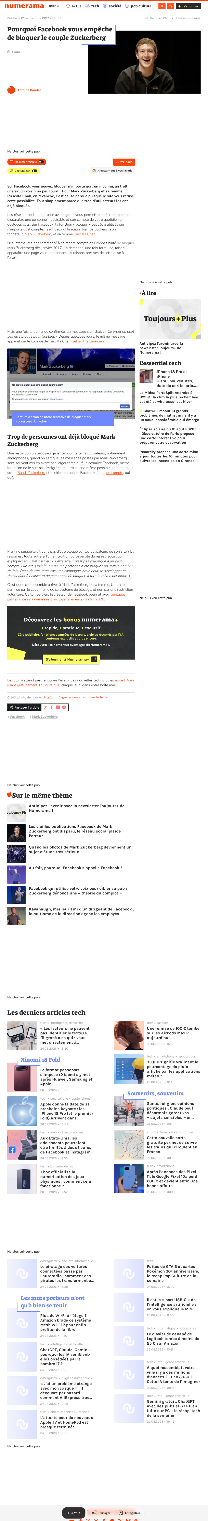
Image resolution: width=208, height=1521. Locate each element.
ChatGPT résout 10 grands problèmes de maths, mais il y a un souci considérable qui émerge (169, 415)
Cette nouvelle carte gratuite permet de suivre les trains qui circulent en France (172, 1144)
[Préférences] (170, 6)
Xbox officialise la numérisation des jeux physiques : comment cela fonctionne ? (65, 1179)
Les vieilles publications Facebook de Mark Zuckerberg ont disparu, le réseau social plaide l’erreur (75, 831)
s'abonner (190, 6)
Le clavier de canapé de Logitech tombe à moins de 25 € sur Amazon (173, 1339)
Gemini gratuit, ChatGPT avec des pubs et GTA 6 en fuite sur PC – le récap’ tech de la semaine (173, 1408)
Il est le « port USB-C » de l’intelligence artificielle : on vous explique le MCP (171, 1304)
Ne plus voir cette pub (23, 151)
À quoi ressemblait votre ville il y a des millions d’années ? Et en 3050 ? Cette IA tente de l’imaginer (173, 1374)
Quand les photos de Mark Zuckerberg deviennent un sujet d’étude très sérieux (80, 849)
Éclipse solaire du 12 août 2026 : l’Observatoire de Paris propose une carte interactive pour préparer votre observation (168, 436)
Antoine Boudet (29, 90)
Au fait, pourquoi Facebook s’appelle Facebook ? (75, 867)
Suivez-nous (124, 162)
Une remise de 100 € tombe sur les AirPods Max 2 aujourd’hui (173, 1033)
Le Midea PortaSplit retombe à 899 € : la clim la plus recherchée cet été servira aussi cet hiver (169, 397)
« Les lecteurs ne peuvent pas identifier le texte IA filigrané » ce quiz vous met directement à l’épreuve (65, 1035)
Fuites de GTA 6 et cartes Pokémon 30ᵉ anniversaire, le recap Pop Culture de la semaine (173, 1273)
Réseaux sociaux (188, 18)
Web (166, 18)
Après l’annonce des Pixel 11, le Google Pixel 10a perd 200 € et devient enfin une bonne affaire (172, 1178)
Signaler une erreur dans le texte (83, 697)
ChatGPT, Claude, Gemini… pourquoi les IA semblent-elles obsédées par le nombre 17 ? (65, 1356)
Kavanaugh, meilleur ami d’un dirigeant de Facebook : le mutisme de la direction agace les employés (81, 911)
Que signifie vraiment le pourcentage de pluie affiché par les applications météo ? (173, 1069)
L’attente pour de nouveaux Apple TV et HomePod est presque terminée (66, 1422)
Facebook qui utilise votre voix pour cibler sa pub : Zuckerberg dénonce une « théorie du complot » (78, 890)
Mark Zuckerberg (38, 234)
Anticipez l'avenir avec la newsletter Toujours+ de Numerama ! (77, 808)
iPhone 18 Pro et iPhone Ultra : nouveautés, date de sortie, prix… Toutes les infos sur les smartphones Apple (176, 378)
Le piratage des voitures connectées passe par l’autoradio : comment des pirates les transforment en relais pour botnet (66, 1273)
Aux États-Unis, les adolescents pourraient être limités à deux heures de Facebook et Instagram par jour (65, 1145)
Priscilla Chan (84, 234)
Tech (153, 18)
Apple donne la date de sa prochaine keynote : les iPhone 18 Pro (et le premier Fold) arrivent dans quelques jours (66, 1111)
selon (88, 341)
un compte (114, 472)
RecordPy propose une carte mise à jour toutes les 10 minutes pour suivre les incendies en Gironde (169, 456)
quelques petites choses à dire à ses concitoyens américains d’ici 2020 (66, 597)
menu (54, 5)
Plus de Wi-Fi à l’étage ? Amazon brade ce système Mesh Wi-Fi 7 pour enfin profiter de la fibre (65, 1322)
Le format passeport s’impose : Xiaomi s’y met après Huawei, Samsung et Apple (66, 1077)
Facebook (17, 716)
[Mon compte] (162, 6)
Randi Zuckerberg (31, 472)
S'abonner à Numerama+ (67, 659)
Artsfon (48, 697)
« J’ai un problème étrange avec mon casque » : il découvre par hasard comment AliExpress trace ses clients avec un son (66, 1390)
